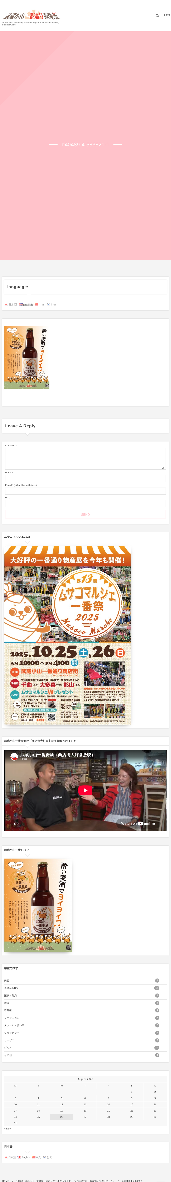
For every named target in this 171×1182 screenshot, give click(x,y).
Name (8, 473)
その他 (81, 1055)
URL (7, 498)
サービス (81, 1040)
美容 (81, 980)
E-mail (8, 485)
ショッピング (81, 1032)
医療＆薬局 (81, 995)
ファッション (81, 1017)
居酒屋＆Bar (81, 988)
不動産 (81, 1010)
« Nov (7, 1128)
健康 (81, 1003)
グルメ (81, 1047)
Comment (10, 445)
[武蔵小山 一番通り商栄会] (32, 14)
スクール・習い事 (81, 1025)
